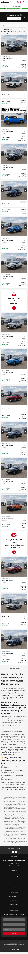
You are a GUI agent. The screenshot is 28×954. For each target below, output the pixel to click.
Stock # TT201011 (6, 274)
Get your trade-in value (14, 18)
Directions (14, 880)
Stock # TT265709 (6, 479)
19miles (23, 447)
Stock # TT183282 (6, 516)
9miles (24, 133)
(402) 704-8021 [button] (15, 865)
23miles (23, 278)
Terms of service (14, 904)
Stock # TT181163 (6, 129)
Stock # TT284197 (6, 93)
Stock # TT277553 (6, 651)
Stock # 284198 (5, 202)
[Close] (25, 17)
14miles (23, 655)
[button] (18, 2)
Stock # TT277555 (6, 615)
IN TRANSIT (22, 202)
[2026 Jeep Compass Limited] (14, 45)
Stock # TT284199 (6, 238)
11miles (23, 374)
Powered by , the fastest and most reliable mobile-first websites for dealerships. (14, 944)
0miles (24, 206)
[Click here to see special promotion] (14, 8)
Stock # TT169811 (6, 56)
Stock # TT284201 (6, 334)
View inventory (14, 876)
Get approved (14, 892)
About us (14, 884)
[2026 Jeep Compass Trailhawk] (14, 504)
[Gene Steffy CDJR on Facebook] (12, 851)
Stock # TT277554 (6, 370)
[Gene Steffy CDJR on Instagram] (15, 851)
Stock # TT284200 (6, 578)
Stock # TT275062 (6, 165)
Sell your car (14, 888)
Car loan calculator (14, 896)
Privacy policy (14, 900)
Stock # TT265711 (6, 407)
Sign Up (14, 933)
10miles (23, 60)
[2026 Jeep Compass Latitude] (14, 263)
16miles (23, 411)
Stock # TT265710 (6, 443)
